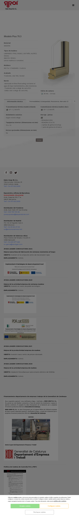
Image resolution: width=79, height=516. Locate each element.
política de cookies (60, 501)
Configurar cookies (54, 506)
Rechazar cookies (39, 512)
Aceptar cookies (25, 506)
